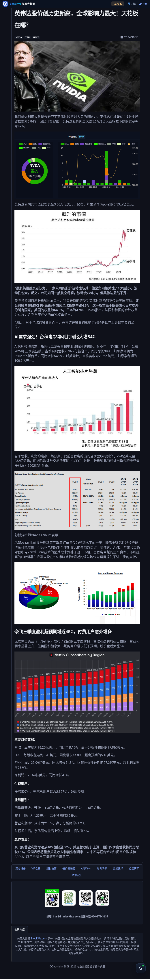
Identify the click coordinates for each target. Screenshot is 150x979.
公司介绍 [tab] (19, 929)
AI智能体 (86, 868)
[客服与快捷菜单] (141, 968)
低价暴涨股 (68, 868)
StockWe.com (39, 938)
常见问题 (102, 868)
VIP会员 (35, 868)
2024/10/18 (130, 37)
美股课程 (118, 868)
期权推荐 (51, 868)
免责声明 (134, 868)
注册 (144, 4)
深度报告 (20, 868)
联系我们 (77, 875)
